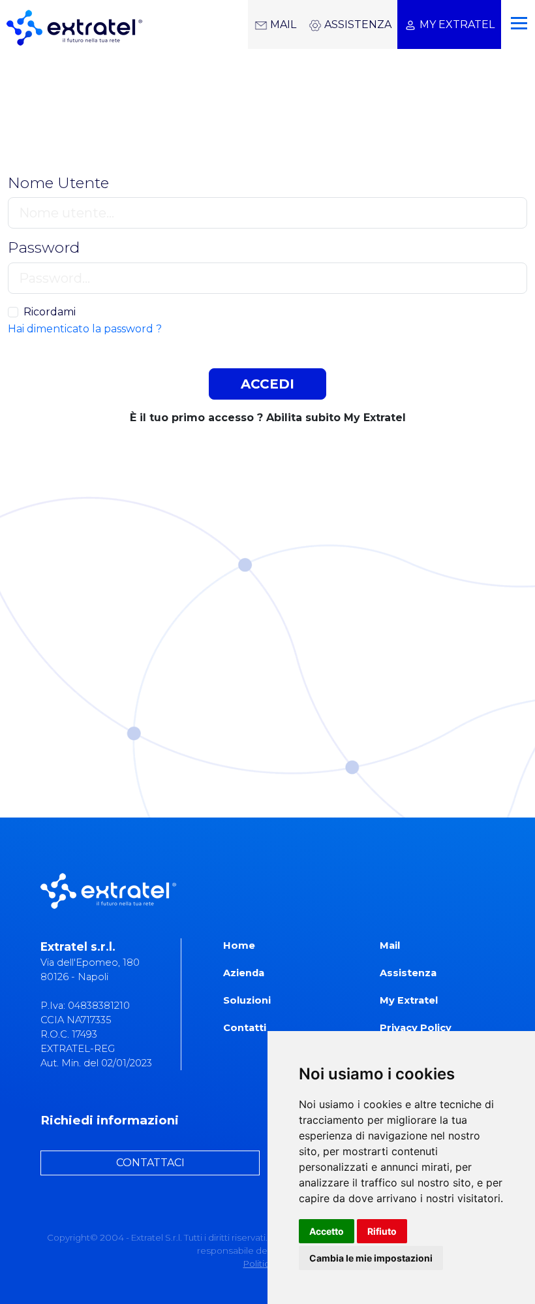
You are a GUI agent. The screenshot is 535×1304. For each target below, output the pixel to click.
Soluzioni (247, 1000)
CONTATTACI (150, 1162)
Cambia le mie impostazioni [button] (371, 1258)
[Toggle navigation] (516, 17)
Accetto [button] (326, 1231)
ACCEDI (267, 384)
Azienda (243, 973)
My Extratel (409, 1000)
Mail (390, 945)
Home (239, 945)
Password (44, 248)
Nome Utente (58, 183)
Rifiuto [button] (382, 1231)
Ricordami (49, 312)
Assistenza (408, 973)
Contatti (244, 1028)
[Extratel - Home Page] (71, 24)
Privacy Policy (415, 1028)
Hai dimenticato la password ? (85, 329)
